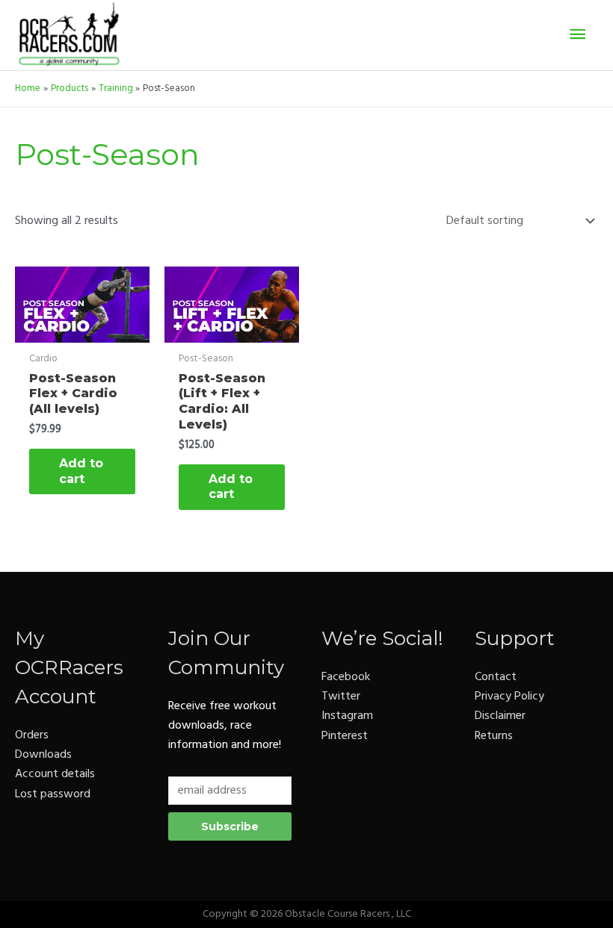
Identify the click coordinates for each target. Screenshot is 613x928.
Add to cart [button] (81, 471)
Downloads (43, 754)
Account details (55, 774)
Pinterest (344, 736)
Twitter (340, 696)
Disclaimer (500, 716)
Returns (494, 736)
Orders (32, 735)
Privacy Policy (509, 696)
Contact (496, 677)
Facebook (345, 677)
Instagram (347, 716)
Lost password (52, 794)
